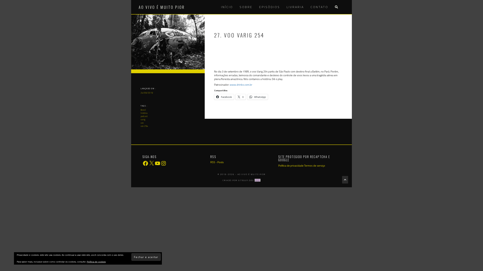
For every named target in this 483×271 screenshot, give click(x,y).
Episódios (269, 7)
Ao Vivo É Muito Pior (162, 7)
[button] (336, 7)
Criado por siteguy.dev (239, 180)
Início (227, 7)
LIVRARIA (295, 7)
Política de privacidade (291, 165)
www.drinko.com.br (241, 85)
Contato (319, 7)
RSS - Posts (217, 162)
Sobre (246, 7)
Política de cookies (96, 261)
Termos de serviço (314, 165)
